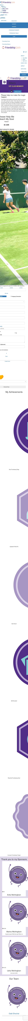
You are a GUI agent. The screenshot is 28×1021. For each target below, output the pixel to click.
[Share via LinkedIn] (12, 91)
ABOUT (3, 6)
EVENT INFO (4, 15)
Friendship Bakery (6, 44)
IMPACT (3, 17)
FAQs (4, 10)
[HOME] (14, 2)
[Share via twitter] (10, 91)
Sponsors (5, 12)
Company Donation (16, 296)
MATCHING (3, 20)
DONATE (14, 26)
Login (14, 36)
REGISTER (14, 23)
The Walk (5, 9)
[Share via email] (11, 91)
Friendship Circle (6, 41)
